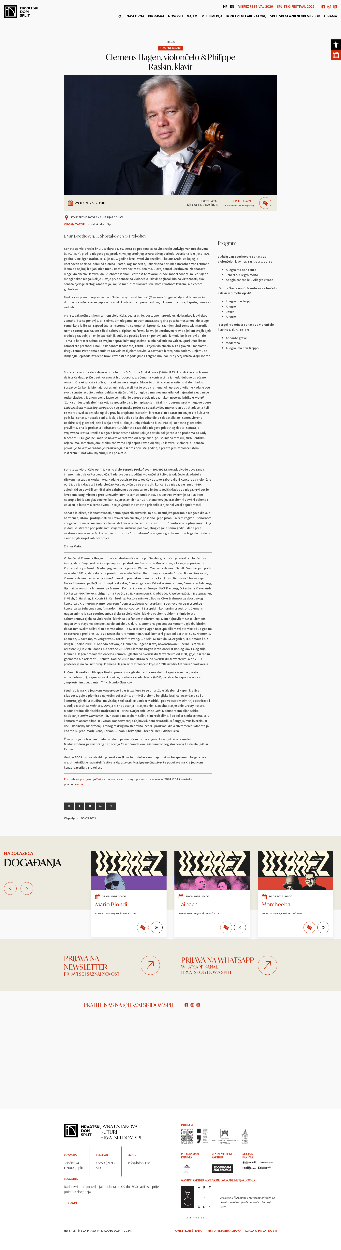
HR (225, 7)
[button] (336, 44)
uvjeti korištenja (188, 1230)
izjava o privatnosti (261, 1230)
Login (72, 1203)
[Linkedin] (100, 806)
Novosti (175, 16)
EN (232, 7)
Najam (192, 16)
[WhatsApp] (111, 806)
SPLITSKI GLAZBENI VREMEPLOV (295, 16)
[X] (69, 806)
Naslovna (135, 16)
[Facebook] (79, 806)
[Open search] (120, 16)
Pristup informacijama (223, 1230)
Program (156, 16)
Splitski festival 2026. (296, 7)
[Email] (90, 806)
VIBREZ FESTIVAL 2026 (255, 7)
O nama (330, 16)
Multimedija (211, 16)
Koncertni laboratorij (246, 16)
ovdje (79, 784)
